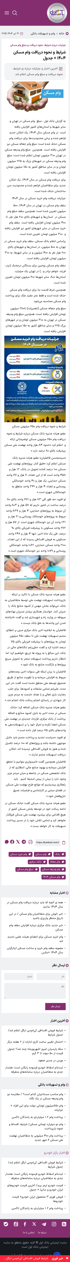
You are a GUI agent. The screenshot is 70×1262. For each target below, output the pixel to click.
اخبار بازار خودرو (54, 1153)
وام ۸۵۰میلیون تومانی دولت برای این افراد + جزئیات (37, 1108)
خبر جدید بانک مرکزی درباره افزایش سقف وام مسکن (36, 927)
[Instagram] (54, 1224)
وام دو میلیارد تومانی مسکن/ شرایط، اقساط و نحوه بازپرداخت (36, 1126)
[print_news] (30, 843)
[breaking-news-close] (67, 1258)
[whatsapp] (6, 842)
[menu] (7, 13)
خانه (61, 33)
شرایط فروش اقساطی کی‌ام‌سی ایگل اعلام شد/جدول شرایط (35, 1032)
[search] (15, 13)
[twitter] (18, 842)
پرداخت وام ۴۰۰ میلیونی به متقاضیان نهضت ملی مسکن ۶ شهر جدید (36, 1138)
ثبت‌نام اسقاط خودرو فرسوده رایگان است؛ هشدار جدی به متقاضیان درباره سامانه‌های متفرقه (34, 1070)
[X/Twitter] (34, 1224)
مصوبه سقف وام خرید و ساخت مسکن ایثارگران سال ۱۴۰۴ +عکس (35, 950)
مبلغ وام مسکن (25, 869)
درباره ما (42, 1232)
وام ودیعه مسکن (51, 869)
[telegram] (24, 842)
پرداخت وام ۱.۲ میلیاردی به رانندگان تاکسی (37, 1117)
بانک (57, 854)
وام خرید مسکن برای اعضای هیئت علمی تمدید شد (35, 939)
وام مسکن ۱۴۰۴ (51, 877)
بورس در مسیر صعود (50, 1060)
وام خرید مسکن (18, 854)
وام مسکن (40, 854)
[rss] (64, 1224)
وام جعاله (55, 862)
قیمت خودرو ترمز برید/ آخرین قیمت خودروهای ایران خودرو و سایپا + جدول (35, 1187)
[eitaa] (16, 1224)
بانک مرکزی (35, 862)
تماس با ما (29, 1232)
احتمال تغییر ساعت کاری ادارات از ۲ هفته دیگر (35, 1042)
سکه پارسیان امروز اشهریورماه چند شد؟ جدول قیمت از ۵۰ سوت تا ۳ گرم (35, 1051)
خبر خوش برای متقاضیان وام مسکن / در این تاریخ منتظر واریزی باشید (36, 916)
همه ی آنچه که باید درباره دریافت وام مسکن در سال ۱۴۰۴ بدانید (35, 904)
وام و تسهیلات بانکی (43, 33)
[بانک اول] (57, 13)
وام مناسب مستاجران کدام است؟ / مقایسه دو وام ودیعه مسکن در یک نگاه (35, 1096)
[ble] (6, 1224)
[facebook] (12, 842)
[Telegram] (44, 1224)
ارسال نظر (55, 1006)
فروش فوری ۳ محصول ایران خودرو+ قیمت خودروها (37, 1199)
